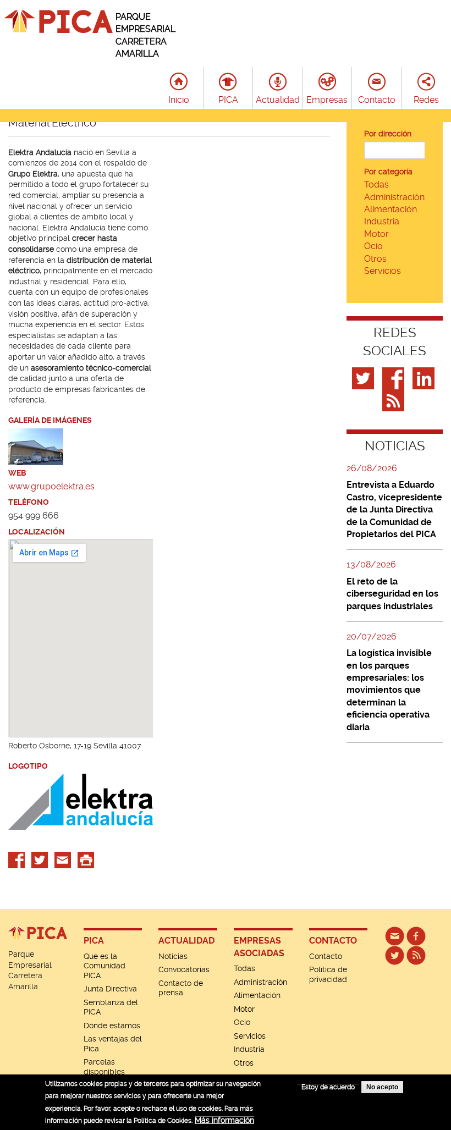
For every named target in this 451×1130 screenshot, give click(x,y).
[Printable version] (86, 859)
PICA (228, 100)
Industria (381, 221)
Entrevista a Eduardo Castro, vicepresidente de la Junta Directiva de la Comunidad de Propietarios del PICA (394, 509)
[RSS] (416, 954)
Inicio (178, 100)
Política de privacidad (328, 974)
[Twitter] (364, 377)
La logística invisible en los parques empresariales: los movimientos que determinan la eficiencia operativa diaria (389, 690)
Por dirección (387, 133)
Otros (375, 258)
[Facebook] (395, 377)
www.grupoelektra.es (51, 486)
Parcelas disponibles (104, 1066)
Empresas (327, 100)
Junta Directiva (110, 988)
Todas (376, 184)
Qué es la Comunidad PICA (104, 966)
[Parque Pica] (394, 954)
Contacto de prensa (180, 988)
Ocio (373, 246)
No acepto (382, 1087)
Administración (394, 197)
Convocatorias (184, 969)
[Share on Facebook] (16, 859)
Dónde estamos (112, 1025)
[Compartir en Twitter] (39, 859)
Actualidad (278, 100)
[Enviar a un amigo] (62, 859)
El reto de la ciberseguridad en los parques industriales (392, 593)
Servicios (382, 271)
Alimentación (390, 209)
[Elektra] (35, 445)
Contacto (376, 100)
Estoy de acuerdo (328, 1087)
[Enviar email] (394, 935)
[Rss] (395, 399)
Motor (376, 234)
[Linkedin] (425, 377)
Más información (224, 1120)
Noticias (173, 956)
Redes (426, 100)
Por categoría (388, 171)
